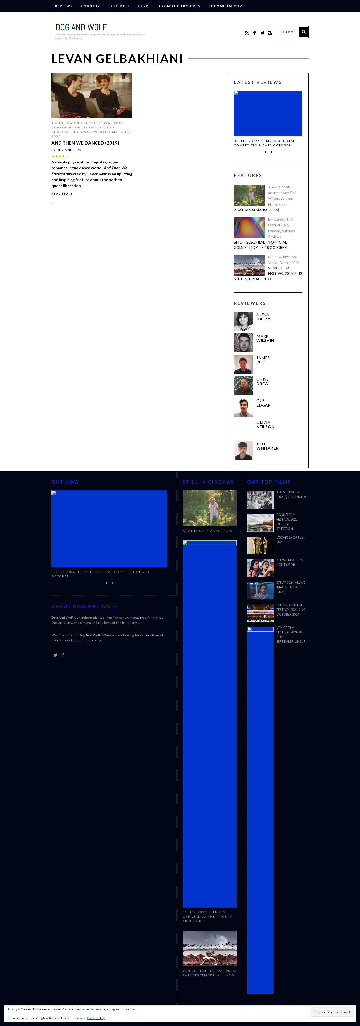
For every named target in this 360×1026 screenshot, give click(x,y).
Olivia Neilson (69, 150)
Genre (144, 6)
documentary (278, 193)
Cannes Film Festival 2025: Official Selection (287, 522)
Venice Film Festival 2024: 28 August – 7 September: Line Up (290, 634)
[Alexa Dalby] (243, 321)
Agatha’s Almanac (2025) (256, 210)
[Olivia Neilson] (243, 428)
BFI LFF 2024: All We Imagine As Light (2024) (290, 587)
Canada (285, 187)
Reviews (64, 6)
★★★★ (58, 123)
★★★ (273, 187)
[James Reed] (243, 364)
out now (288, 231)
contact (98, 640)
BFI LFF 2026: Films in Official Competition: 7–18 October (264, 143)
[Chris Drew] (243, 385)
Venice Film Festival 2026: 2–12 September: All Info (268, 273)
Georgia (60, 132)
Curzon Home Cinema (74, 127)
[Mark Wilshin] (243, 342)
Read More (62, 193)
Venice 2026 (289, 263)
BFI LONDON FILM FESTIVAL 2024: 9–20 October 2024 (290, 609)
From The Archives (179, 6)
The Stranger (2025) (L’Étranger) (291, 494)
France (107, 127)
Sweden (100, 132)
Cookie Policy (96, 1018)
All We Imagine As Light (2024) (290, 562)
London (274, 231)
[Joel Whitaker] (243, 450)
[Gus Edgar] (243, 407)
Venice (273, 263)
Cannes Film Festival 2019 (95, 123)
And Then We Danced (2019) (85, 143)
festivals (119, 6)
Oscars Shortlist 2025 (290, 540)
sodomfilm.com (226, 6)
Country (90, 6)
